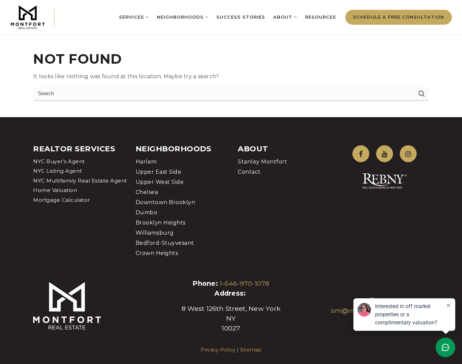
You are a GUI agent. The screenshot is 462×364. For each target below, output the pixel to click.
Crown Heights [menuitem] (157, 253)
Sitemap (251, 350)
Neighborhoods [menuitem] (181, 17)
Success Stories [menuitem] (240, 17)
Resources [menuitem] (320, 17)
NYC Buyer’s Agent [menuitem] (59, 161)
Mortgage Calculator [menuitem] (61, 200)
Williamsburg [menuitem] (155, 233)
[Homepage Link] (28, 17)
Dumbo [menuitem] (147, 212)
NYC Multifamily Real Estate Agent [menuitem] (80, 180)
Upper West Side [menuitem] (160, 182)
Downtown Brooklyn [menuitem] (165, 202)
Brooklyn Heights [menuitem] (161, 222)
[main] (231, 58)
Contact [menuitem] (249, 172)
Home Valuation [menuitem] (55, 190)
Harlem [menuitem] (146, 161)
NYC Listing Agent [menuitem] (57, 171)
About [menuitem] (283, 17)
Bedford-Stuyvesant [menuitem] (165, 243)
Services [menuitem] (132, 17)
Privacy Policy (218, 350)
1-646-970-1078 (245, 283)
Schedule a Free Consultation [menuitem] (398, 17)
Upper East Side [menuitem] (159, 172)
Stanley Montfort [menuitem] (262, 161)
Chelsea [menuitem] (147, 192)
